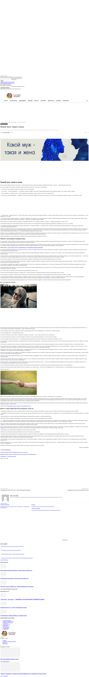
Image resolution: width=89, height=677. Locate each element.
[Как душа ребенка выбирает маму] (10, 656)
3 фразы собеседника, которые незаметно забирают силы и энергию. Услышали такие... (23, 673)
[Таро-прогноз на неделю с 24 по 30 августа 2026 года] (3, 576)
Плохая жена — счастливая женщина (8, 456)
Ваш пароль (14, 79)
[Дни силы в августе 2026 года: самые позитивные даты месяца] (3, 584)
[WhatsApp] (27, 135)
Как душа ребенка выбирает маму (9, 659)
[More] (31, 135)
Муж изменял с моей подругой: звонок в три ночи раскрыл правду (42, 506)
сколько (13, 361)
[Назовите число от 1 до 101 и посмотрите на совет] (3, 605)
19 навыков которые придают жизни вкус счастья (78, 490)
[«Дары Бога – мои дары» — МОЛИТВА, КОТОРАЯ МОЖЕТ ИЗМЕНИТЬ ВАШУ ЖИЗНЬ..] (3, 597)
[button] (87, 100)
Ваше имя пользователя (16, 78)
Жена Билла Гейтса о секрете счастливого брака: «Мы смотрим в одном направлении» (18, 454)
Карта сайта (5, 643)
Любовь (2, 427)
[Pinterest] (23, 135)
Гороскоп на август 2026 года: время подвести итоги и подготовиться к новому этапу (17, 557)
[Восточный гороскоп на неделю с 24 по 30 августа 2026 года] (3, 568)
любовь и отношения (12, 122)
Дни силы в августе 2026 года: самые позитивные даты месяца (12, 554)
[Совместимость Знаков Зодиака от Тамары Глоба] (3, 613)
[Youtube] (88, 90)
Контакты (5, 642)
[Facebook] (81, 90)
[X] (84, 90)
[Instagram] (82, 90)
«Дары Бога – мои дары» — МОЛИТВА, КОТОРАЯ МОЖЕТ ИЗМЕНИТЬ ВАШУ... (22, 599)
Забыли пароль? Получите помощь (7, 81)
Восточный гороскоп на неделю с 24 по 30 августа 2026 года (12, 546)
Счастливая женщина (4, 661)
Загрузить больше (4, 559)
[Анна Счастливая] (1, 132)
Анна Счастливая (6, 132)
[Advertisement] (44, 111)
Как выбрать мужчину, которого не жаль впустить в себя (19, 405)
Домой (1, 122)
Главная (4, 640)
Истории (33, 504)
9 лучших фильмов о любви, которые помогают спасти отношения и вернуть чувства (45, 510)
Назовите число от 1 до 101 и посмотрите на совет (13, 607)
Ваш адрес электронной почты (18, 86)
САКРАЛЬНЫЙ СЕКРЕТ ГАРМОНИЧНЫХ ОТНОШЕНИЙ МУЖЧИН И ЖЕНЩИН (25, 247)
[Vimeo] (86, 90)
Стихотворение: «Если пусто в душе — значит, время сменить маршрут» (15, 490)
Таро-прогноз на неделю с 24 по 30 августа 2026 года (11, 550)
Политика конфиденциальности (7, 83)
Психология (6, 122)
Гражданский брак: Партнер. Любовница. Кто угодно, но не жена (14, 452)
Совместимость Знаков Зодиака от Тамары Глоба (13, 615)
